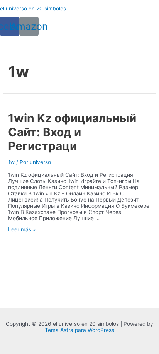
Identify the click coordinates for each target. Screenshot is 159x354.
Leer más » (22, 229)
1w (11, 162)
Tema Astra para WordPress (79, 330)
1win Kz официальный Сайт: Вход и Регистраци (72, 132)
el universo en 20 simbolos (33, 8)
